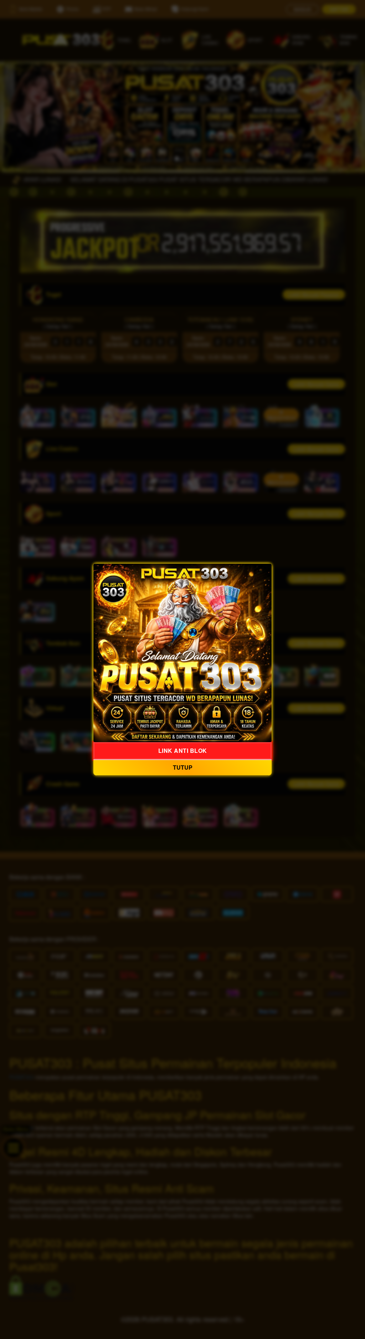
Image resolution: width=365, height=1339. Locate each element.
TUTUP (182, 768)
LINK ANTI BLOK (182, 750)
